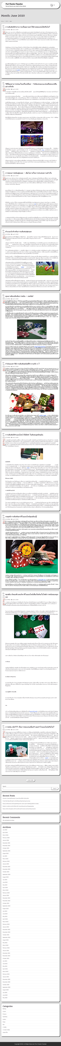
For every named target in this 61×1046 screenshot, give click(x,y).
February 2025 (6, 861)
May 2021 (5, 966)
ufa (35, 204)
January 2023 (6, 926)
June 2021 (5, 963)
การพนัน (4, 32)
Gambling (5, 1016)
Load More (31, 780)
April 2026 (5, 832)
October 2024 (6, 871)
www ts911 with (33, 711)
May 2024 (5, 885)
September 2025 (6, 850)
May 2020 (5, 997)
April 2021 (5, 968)
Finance (4, 1014)
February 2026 (6, 837)
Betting (4, 1008)
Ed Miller (8, 29)
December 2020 (6, 979)
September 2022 (6, 937)
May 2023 (5, 916)
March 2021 (5, 971)
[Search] (54, 5)
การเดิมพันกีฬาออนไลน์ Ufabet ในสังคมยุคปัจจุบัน (24, 435)
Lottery (4, 1019)
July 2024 (5, 879)
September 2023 (6, 905)
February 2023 (6, 924)
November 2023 (6, 900)
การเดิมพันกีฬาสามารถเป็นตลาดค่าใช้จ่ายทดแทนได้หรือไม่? (27, 27)
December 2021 (6, 953)
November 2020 (6, 982)
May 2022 (5, 942)
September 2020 (6, 987)
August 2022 (6, 940)
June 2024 (5, 882)
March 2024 (5, 890)
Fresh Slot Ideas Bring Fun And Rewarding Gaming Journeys (16, 801)
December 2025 (6, 843)
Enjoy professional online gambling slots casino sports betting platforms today (21, 803)
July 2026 (5, 829)
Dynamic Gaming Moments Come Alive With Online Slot (16, 798)
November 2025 (6, 845)
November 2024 (6, 869)
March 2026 (5, 835)
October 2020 (6, 984)
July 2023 (5, 911)
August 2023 (6, 908)
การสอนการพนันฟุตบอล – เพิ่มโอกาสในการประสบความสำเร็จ (28, 173)
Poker (4, 1022)
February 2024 (6, 892)
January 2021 (6, 976)
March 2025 (5, 858)
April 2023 (5, 919)
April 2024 (5, 887)
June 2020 (5, 995)
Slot (3, 1024)
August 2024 (6, 877)
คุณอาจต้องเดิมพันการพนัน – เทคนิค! (19, 296)
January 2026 (6, 840)
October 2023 (6, 903)
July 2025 (5, 856)
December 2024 (6, 866)
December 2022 (6, 929)
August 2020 (6, 989)
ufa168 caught (42, 415)
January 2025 (6, 863)
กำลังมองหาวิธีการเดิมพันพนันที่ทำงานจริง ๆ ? (22, 364)
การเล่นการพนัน (4, 442)
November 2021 (6, 955)
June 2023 (5, 913)
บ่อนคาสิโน (5, 1032)
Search (4, 786)
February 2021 (6, 974)
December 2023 (6, 898)
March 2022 (5, 945)
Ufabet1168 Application (39, 346)
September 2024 (6, 874)
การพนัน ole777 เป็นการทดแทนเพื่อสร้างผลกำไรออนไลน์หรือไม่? (29, 727)
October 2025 (6, 848)
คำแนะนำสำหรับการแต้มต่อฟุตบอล (18, 232)
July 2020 (5, 992)
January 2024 (6, 895)
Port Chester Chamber (14, 4)
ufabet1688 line (42, 579)
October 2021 (6, 958)
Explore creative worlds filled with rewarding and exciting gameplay (18, 806)
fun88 (18, 70)
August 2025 (6, 853)
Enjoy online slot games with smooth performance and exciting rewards (19, 808)
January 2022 (6, 950)
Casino (4, 1011)
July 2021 (5, 961)
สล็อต (43, 150)
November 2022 (6, 932)
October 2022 (6, 934)
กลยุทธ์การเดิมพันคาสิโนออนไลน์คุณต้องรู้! (21, 517)
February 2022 (6, 947)
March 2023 (5, 921)
